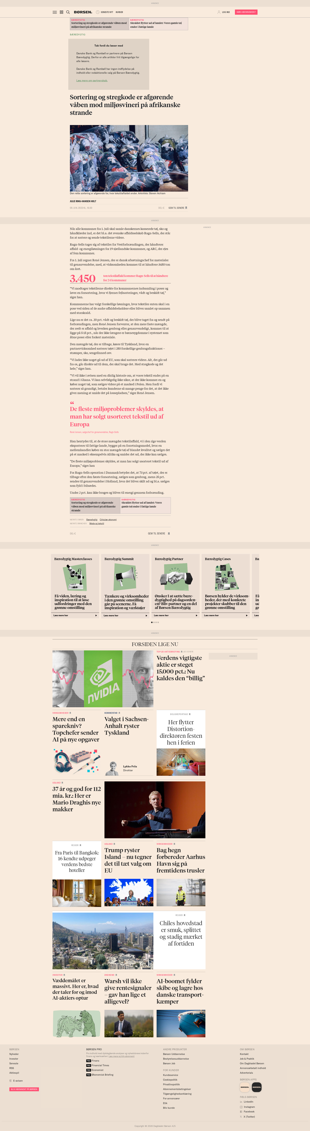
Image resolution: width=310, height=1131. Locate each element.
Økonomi (109, 974)
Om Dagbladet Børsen (252, 1063)
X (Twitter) (249, 1116)
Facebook (248, 1111)
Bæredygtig (77, 34)
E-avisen (18, 1080)
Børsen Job (169, 1063)
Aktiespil (14, 1072)
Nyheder (14, 1054)
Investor (57, 974)
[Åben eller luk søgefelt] (68, 12)
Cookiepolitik (170, 1079)
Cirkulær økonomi (108, 519)
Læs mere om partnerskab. (92, 80)
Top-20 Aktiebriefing (168, 651)
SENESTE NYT (107, 12)
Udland (56, 782)
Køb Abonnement (246, 12)
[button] (61, 12)
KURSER (119, 12)
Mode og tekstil (96, 523)
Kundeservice (170, 1075)
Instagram (249, 1106)
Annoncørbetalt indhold (253, 1068)
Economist (95, 1070)
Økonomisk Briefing (100, 1074)
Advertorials (246, 1072)
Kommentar (111, 712)
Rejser (75, 845)
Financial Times (98, 1065)
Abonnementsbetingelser (177, 1089)
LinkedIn (248, 1101)
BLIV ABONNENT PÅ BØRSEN (24, 1089)
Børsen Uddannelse (174, 1054)
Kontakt (244, 1054)
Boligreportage (179, 714)
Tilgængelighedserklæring (177, 1093)
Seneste (13, 1063)
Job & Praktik (247, 1058)
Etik (165, 1103)
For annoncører (171, 1098)
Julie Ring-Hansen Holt (83, 201)
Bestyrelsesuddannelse (176, 1058)
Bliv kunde (169, 1107)
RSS (11, 1068)
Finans (93, 1060)
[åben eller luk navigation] (55, 12)
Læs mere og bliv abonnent (121, 1056)
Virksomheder (60, 712)
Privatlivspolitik (171, 1084)
